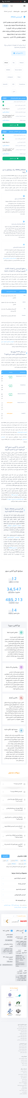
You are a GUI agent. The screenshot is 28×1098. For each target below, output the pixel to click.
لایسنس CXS (14, 495)
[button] (21, 62)
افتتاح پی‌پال (24, 1081)
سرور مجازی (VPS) (15, 905)
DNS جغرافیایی (24, 1088)
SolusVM (5, 84)
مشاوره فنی (24, 1092)
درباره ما (25, 1084)
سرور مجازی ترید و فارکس (22, 1040)
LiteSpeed (10, 77)
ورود (11, 5)
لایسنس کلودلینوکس (22, 432)
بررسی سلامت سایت (23, 1090)
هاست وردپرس (24, 1061)
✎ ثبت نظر (5, 856)
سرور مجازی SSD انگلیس (22, 1036)
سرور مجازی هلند (23, 1038)
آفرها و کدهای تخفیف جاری (7, 342)
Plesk (19, 77)
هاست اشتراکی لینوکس (14, 526)
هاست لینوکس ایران (23, 1058)
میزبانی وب (24, 907)
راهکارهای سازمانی (23, 1093)
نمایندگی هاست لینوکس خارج (9, 258)
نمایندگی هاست (17, 907)
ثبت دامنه (25, 1072)
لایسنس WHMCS (13, 548)
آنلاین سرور (24, 11)
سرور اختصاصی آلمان (23, 1047)
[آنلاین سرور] (24, 1)
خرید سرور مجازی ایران (22, 1026)
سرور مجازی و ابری (22, 1025)
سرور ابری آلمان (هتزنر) (22, 1030)
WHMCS (8, 70)
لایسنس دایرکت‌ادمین (13, 537)
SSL (14, 63)
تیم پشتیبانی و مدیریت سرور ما (15, 499)
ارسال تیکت (9, 961)
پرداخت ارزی (24, 1079)
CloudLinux (22, 84)
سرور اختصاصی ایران (23, 1046)
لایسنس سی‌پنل (24, 1076)
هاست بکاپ (24, 1065)
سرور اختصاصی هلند (23, 1049)
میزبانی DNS (24, 1087)
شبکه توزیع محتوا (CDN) (22, 1085)
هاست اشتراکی (24, 1060)
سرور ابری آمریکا (24, 1035)
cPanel (6, 63)
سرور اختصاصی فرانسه (22, 1051)
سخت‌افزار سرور (24, 1077)
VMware (22, 63)
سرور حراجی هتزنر (23, 1052)
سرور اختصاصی (7, 905)
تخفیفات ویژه (17, 1)
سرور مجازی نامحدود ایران (22, 1028)
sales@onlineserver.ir (7, 965)
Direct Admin (18, 70)
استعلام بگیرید (5, 112)
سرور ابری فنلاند (24, 1031)
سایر (14, 91)
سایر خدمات (16, 11)
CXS (13, 84)
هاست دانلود (24, 1063)
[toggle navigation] (24, 5)
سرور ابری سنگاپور (23, 1033)
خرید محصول (13, 125)
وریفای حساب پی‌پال (23, 1082)
